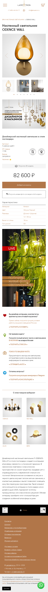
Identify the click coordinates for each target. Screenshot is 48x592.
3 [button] (21, 95)
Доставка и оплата (11, 546)
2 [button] (17, 95)
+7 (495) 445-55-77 (14, 10)
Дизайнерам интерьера (12, 531)
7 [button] (34, 95)
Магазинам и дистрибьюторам (15, 528)
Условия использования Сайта (15, 556)
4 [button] (24, 95)
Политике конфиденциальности (12, 581)
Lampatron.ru (10, 565)
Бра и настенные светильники (13, 19)
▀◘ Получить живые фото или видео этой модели (24, 194)
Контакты (7, 521)
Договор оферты (10, 553)
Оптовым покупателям (12, 534)
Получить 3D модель (25, 166)
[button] (6, 55)
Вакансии (7, 538)
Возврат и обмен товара (13, 550)
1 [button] (14, 95)
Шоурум (7, 524)
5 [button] (27, 95)
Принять (6, 588)
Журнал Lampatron (11, 541)
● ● (21, 379)
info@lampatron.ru (34, 10)
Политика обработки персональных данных (20, 559)
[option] (24, 55)
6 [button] (31, 95)
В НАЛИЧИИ (13, 340)
